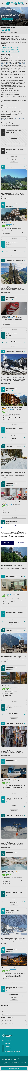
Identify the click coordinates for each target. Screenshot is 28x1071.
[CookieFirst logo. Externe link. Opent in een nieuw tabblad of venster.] (1, 527)
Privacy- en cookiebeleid (21, 526)
